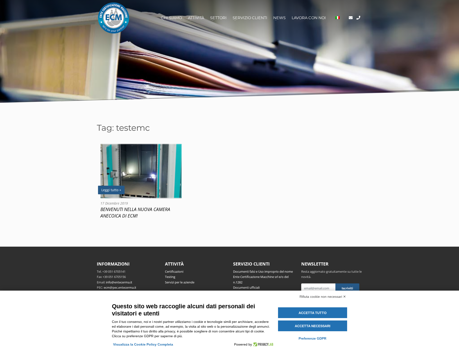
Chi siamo (171, 18)
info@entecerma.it (119, 282)
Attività (196, 18)
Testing (170, 277)
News (279, 18)
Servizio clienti (250, 18)
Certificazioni (174, 271)
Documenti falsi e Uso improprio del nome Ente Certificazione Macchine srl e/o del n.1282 (263, 276)
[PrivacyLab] (262, 344)
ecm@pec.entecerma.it (120, 287)
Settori (218, 18)
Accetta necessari (312, 326)
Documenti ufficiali (246, 287)
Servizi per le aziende (179, 282)
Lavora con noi (309, 18)
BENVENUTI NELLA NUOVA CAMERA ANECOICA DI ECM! (135, 212)
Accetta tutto (313, 313)
